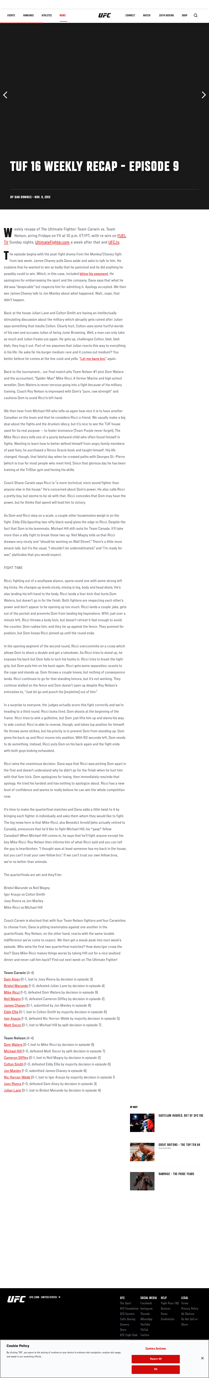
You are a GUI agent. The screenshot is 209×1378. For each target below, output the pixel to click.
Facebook (146, 1303)
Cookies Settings (156, 1348)
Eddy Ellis (11, 1012)
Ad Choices (187, 1314)
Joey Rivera (12, 1084)
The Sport (125, 1303)
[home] (104, 15)
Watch (146, 15)
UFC (122, 1298)
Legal (184, 1298)
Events (11, 15)
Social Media (148, 1298)
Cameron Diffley (16, 1058)
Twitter (144, 1335)
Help (164, 1298)
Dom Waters (13, 1045)
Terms (184, 1303)
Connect (130, 15)
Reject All (155, 1359)
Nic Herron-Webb (17, 1077)
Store (123, 1330)
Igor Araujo (12, 1019)
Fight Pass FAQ (170, 1303)
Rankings (28, 15)
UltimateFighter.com (52, 242)
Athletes (47, 15)
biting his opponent (94, 274)
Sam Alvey (12, 979)
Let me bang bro (92, 359)
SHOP (184, 15)
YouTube (145, 1325)
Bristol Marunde (16, 986)
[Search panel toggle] (196, 15)
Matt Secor (13, 1025)
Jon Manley (12, 1071)
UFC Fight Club (128, 1335)
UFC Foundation (129, 1309)
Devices (165, 1309)
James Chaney (15, 1006)
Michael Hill (13, 1051)
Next (202, 95)
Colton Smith (13, 1064)
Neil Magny (12, 999)
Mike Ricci (12, 993)
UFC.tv (113, 242)
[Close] (202, 1358)
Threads (145, 1314)
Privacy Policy (189, 1309)
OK (155, 1369)
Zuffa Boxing (166, 15)
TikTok (144, 1330)
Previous (6, 95)
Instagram (146, 1309)
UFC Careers (127, 1314)
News (63, 15)
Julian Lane (12, 1091)
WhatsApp (146, 1319)
